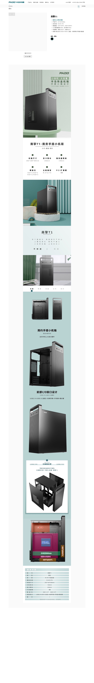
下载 (78, 2)
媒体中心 (47, 2)
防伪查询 (41, 2)
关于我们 (52, 2)
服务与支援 (35, 2)
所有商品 (10, 6)
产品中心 (30, 2)
